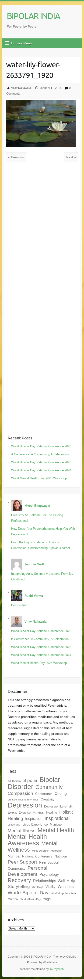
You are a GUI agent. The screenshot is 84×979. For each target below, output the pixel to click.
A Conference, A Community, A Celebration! (40, 454)
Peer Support (22, 862)
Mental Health (56, 830)
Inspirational (57, 818)
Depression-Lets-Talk (58, 806)
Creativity (47, 799)
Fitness (38, 812)
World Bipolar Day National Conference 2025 (41, 462)
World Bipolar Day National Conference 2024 (41, 470)
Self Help (66, 880)
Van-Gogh (37, 887)
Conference (43, 794)
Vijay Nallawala (21, 88)
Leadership (14, 824)
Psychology (49, 874)
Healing (51, 812)
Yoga (47, 899)
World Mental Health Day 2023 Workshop (39, 478)
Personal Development (27, 871)
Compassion (20, 793)
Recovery (19, 880)
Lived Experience (35, 824)
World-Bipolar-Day (28, 892)
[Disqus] (42, 235)
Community (49, 787)
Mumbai (14, 856)
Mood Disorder (40, 850)
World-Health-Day (31, 899)
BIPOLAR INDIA (33, 16)
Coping (61, 793)
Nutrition (61, 856)
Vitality (51, 887)
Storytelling (19, 886)
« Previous (16, 157)
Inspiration (33, 818)
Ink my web (56, 969)
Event (12, 812)
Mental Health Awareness (27, 840)
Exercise (25, 812)
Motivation (56, 850)
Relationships (44, 881)
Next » (71, 157)
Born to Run (19, 605)
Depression (25, 805)
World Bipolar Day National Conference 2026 (41, 446)
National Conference (37, 856)
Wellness (66, 886)
